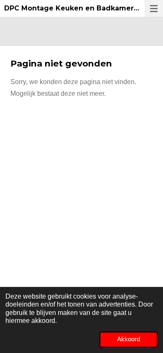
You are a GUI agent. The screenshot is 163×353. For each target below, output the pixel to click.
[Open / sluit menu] (154, 8)
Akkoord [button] (128, 339)
